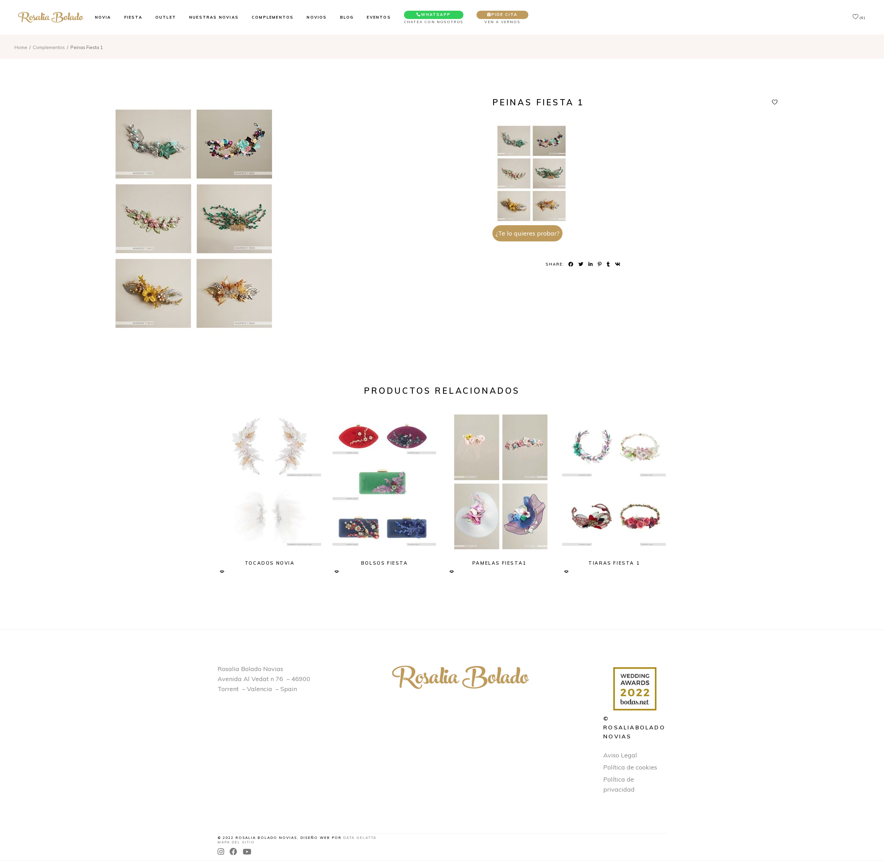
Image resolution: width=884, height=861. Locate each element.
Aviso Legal (620, 755)
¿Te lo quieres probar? (527, 233)
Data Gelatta (359, 837)
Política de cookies (630, 767)
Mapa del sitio (236, 842)
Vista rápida (222, 571)
